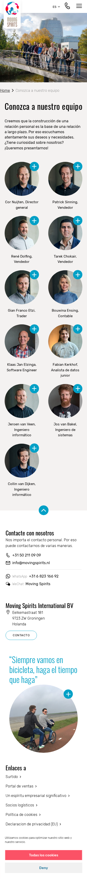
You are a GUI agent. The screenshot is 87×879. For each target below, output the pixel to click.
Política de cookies (21, 814)
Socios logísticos (20, 805)
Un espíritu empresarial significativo (36, 795)
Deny (43, 868)
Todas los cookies (43, 855)
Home (5, 90)
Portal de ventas (19, 786)
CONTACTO (21, 635)
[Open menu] (79, 7)
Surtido (12, 777)
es (54, 7)
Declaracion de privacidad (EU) (32, 824)
